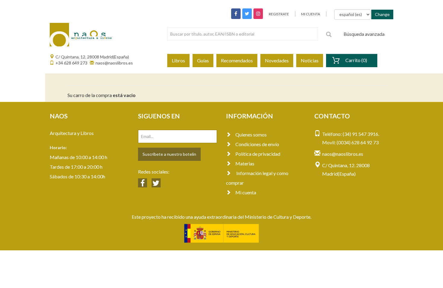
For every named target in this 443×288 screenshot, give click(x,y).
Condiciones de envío (257, 144)
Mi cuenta (245, 192)
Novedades (277, 60)
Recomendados (237, 60)
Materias (244, 163)
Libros (178, 60)
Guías (203, 60)
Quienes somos (251, 134)
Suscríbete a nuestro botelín (169, 154)
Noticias (310, 60)
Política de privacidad (257, 154)
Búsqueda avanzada (364, 34)
